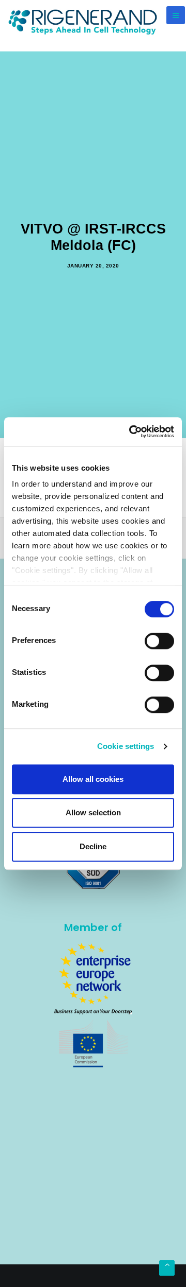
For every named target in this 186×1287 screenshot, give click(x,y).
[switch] (159, 641)
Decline (93, 846)
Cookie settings (125, 746)
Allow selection (93, 812)
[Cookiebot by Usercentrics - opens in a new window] (131, 431)
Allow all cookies (93, 779)
